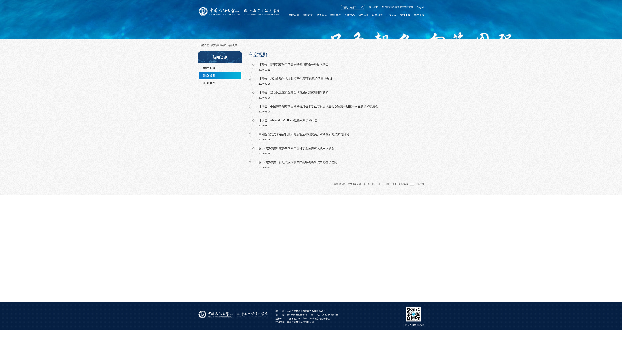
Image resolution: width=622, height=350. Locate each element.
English (420, 7)
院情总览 (308, 15)
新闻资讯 (221, 45)
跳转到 (420, 184)
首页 (213, 45)
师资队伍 (322, 15)
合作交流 (391, 15)
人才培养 (349, 15)
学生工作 (419, 15)
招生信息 (363, 15)
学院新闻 (209, 68)
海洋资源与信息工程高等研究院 (397, 7)
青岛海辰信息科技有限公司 (300, 322)
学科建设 (335, 15)
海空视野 (232, 45)
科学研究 (377, 15)
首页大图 (209, 83)
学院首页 (294, 15)
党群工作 (405, 15)
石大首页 (373, 7)
